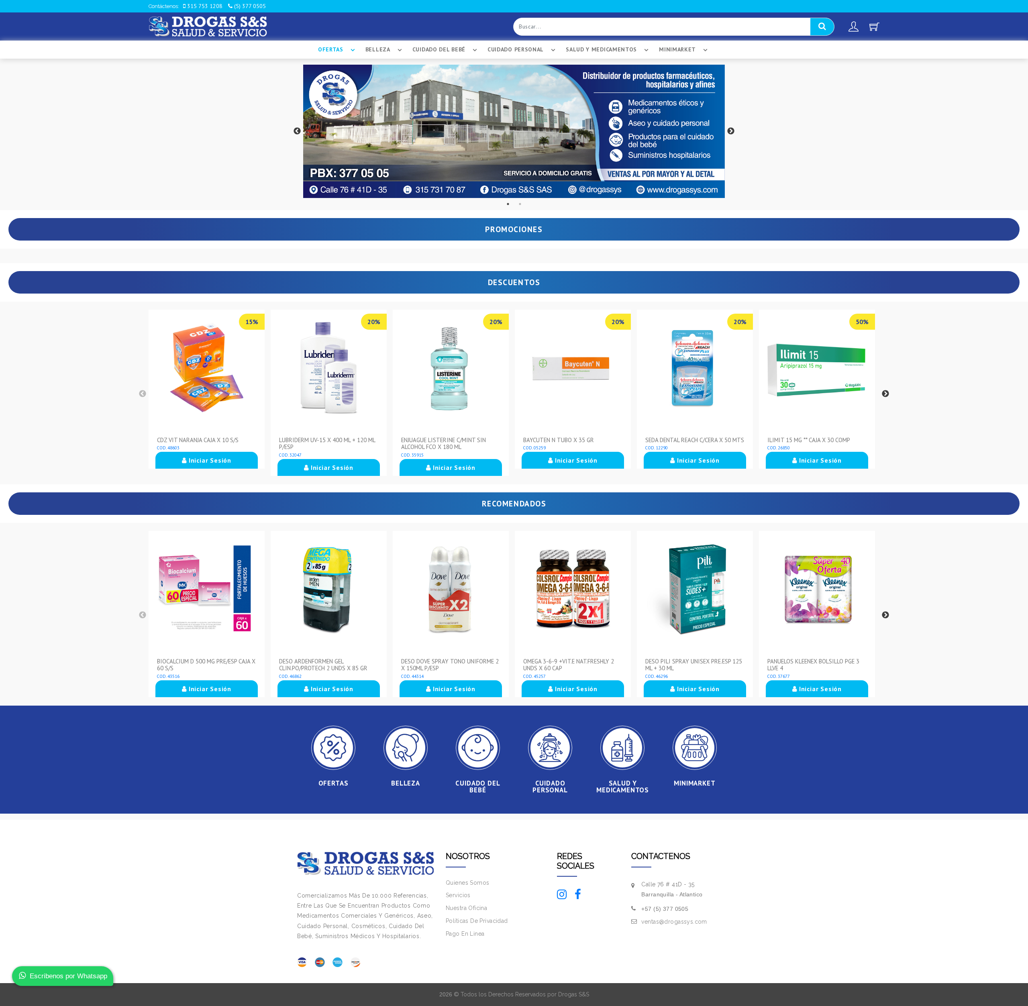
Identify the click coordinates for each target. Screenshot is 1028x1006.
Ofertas (330, 49)
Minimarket (677, 49)
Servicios (458, 895)
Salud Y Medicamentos (601, 49)
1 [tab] (508, 204)
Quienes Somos (467, 882)
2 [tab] (520, 204)
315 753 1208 (204, 6)
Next (731, 131)
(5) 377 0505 (249, 6)
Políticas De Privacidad (477, 921)
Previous (297, 131)
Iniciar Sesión (209, 460)
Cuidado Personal (515, 49)
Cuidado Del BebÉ (438, 49)
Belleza (377, 49)
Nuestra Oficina (466, 908)
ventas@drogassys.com (674, 921)
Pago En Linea (465, 933)
